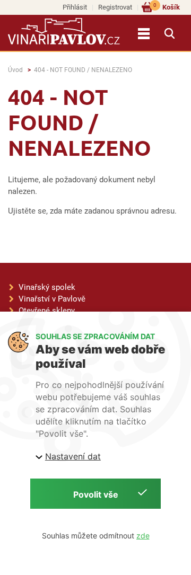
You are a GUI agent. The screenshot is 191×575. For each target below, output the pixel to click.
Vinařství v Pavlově (52, 299)
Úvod (15, 70)
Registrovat (115, 7)
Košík (166, 6)
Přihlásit (75, 7)
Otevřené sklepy (47, 310)
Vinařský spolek (47, 287)
